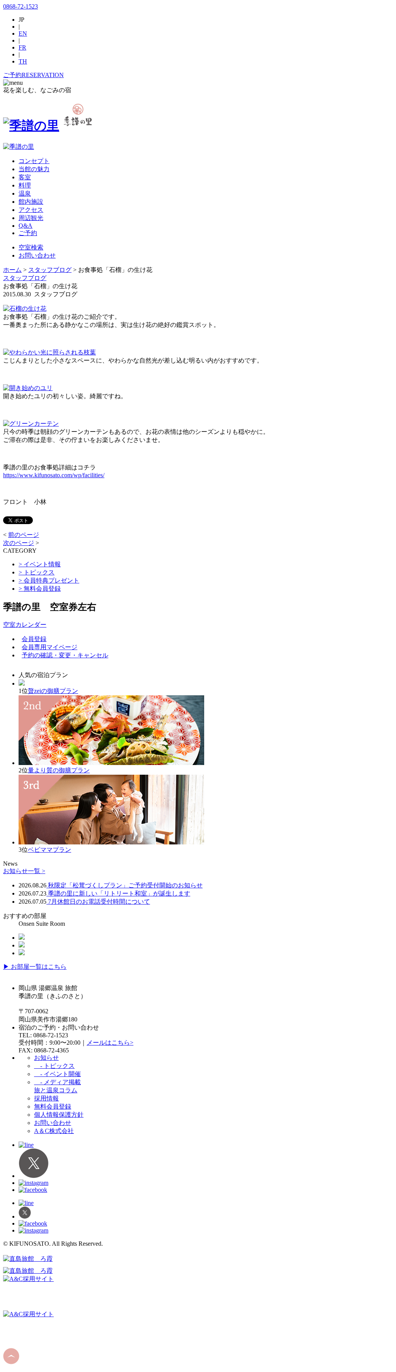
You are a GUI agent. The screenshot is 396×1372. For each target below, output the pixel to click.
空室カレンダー (24, 624)
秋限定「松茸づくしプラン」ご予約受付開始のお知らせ (124, 885)
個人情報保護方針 (59, 1114)
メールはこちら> (110, 1042)
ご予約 (28, 233)
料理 (25, 185)
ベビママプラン (49, 849)
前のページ (23, 534)
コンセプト (34, 161)
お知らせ (46, 1057)
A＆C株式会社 (54, 1131)
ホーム (12, 269)
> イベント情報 (40, 564)
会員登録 (34, 639)
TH (23, 61)
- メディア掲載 (57, 1082)
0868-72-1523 (20, 6)
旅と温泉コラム (55, 1090)
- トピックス (54, 1066)
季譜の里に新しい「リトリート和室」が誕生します (118, 893)
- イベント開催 (57, 1074)
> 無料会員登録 (40, 588)
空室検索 (31, 247)
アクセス (31, 209)
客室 (25, 177)
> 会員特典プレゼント (49, 580)
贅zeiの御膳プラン (53, 691)
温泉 (25, 193)
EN (23, 33)
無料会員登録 (52, 1106)
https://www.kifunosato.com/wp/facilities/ (53, 475)
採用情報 (46, 1098)
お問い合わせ (37, 255)
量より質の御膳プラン (59, 770)
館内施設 (31, 201)
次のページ (18, 543)
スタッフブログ (50, 269)
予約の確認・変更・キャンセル (65, 655)
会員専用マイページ (49, 647)
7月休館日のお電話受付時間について (98, 901)
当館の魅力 (34, 169)
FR (22, 47)
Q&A (25, 225)
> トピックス (37, 572)
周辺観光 (31, 218)
